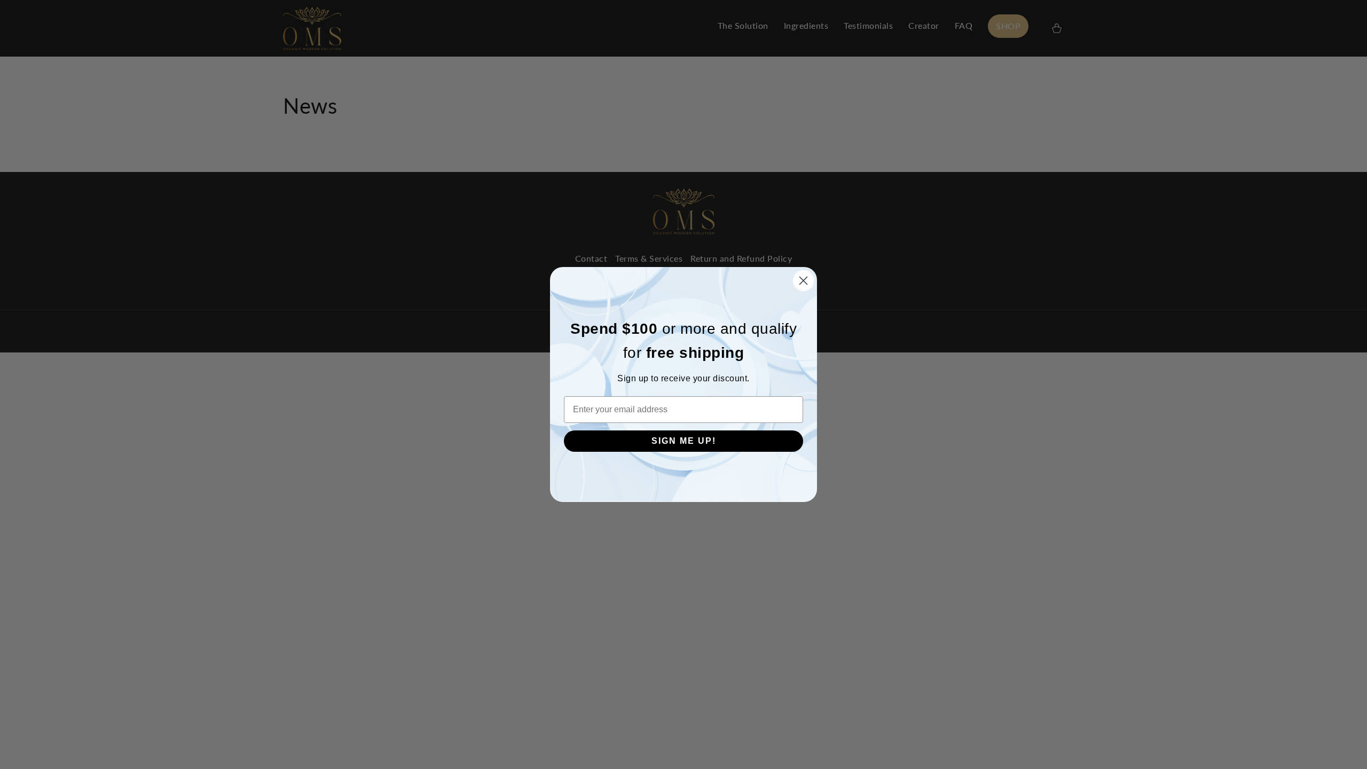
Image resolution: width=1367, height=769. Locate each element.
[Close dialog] (803, 280)
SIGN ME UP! (683, 440)
